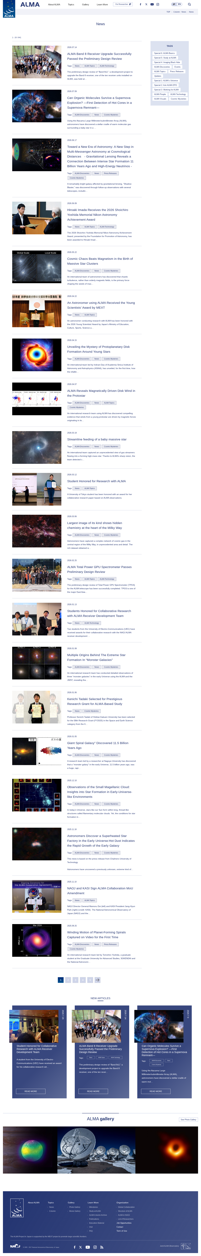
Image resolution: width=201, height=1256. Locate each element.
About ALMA (33, 1203)
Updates (157, 76)
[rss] (101, 1247)
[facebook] (140, 4)
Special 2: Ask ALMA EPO (165, 85)
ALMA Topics (160, 71)
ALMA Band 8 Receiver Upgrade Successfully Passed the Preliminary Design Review (100, 1049)
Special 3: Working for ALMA (166, 90)
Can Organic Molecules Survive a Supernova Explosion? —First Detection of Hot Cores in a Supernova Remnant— (164, 1050)
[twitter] (146, 4)
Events (178, 67)
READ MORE (31, 1091)
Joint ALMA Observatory (169, 1246)
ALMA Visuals (160, 99)
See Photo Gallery (188, 1120)
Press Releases (177, 71)
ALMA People (160, 94)
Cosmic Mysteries (178, 99)
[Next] (97, 980)
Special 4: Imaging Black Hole (167, 62)
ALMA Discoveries (162, 67)
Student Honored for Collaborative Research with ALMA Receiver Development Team (37, 1049)
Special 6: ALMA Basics (164, 53)
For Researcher (122, 4)
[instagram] (158, 4)
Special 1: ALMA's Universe (166, 80)
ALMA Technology (178, 94)
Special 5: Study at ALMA (165, 58)
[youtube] (152, 4)
